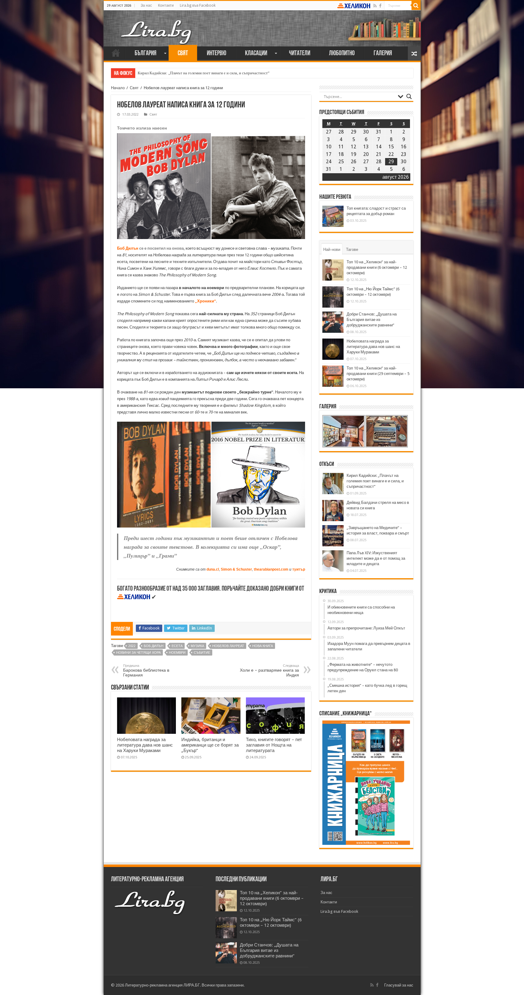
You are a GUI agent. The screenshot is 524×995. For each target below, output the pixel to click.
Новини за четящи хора (138, 653)
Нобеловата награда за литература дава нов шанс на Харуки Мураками (145, 745)
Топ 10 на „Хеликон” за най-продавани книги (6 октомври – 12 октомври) (377, 267)
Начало (116, 52)
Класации (256, 53)
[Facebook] (380, 5)
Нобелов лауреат (228, 646)
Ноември (177, 653)
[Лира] (156, 26)
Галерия (383, 53)
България (145, 53)
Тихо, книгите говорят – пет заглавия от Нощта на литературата (274, 745)
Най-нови (331, 249)
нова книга (262, 646)
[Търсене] (416, 5)
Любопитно (342, 53)
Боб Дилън (127, 248)
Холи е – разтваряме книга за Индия (269, 670)
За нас (146, 5)
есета (177, 646)
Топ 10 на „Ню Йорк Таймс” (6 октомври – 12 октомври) (271, 922)
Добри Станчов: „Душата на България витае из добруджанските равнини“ (372, 319)
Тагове (352, 249)
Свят (183, 53)
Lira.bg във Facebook (198, 5)
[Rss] (375, 5)
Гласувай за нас (398, 985)
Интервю (216, 53)
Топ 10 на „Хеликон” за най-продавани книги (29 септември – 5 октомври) (378, 373)
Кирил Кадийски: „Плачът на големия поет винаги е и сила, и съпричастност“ (204, 73)
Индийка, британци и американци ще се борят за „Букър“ (210, 745)
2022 (132, 646)
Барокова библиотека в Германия (146, 670)
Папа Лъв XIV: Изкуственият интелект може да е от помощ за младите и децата (376, 558)
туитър (298, 569)
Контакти (166, 5)
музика (197, 646)
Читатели (299, 53)
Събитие (202, 653)
